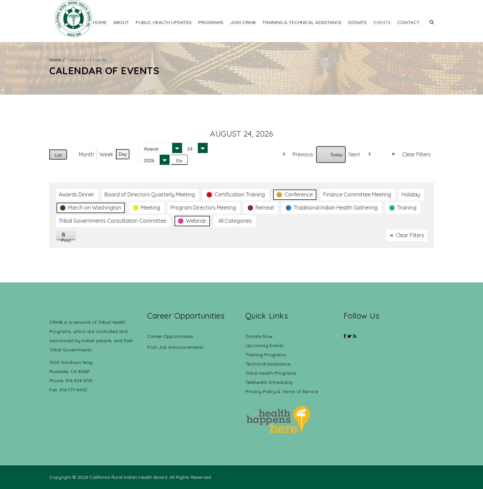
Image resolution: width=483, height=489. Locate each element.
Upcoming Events (264, 345)
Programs (210, 22)
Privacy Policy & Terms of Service (281, 391)
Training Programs (265, 355)
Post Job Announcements (175, 347)
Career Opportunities (170, 336)
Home (99, 22)
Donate (357, 22)
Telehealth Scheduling (268, 382)
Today (336, 154)
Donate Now (259, 336)
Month (86, 154)
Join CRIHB (243, 22)
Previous (303, 154)
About (121, 22)
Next (354, 154)
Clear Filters (416, 154)
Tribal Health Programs (270, 373)
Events (382, 22)
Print (68, 238)
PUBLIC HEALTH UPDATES (164, 22)
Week (106, 154)
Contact (408, 22)
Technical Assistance (267, 364)
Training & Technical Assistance (302, 22)
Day (123, 154)
